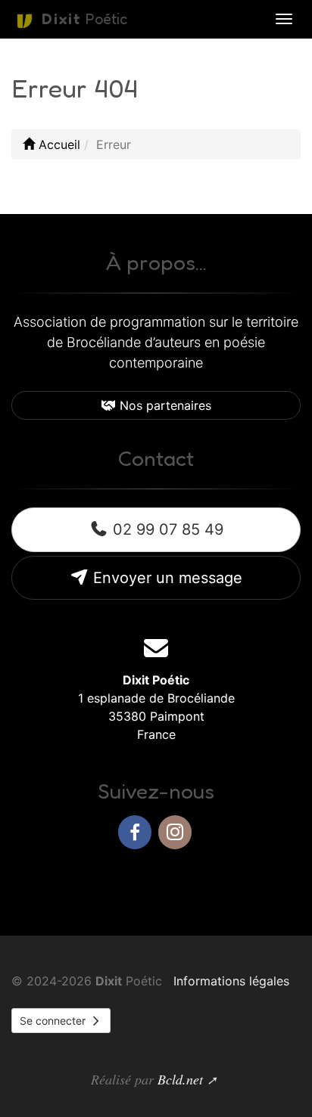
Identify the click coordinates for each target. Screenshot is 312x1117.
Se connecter (54, 1020)
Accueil (57, 144)
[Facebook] (134, 832)
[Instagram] (175, 832)
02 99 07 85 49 (165, 529)
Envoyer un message (165, 578)
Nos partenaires (163, 405)
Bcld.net (180, 1079)
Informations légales (231, 980)
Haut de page (244, 881)
